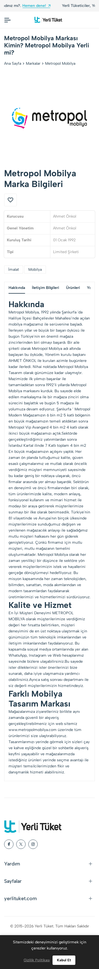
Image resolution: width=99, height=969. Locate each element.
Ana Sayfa (12, 63)
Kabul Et (64, 960)
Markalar (33, 63)
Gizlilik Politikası (37, 960)
